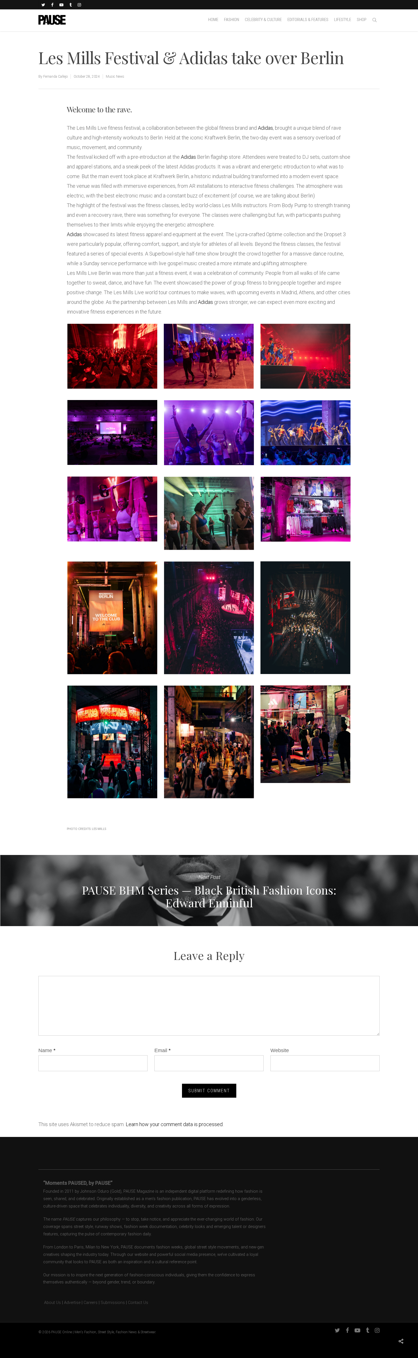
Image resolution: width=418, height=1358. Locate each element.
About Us (49, 1302)
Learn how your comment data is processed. (175, 1124)
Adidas (265, 128)
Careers (91, 1302)
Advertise (72, 1302)
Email (162, 1050)
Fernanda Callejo (55, 77)
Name (46, 1050)
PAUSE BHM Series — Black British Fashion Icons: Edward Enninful (209, 890)
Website (279, 1050)
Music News (115, 77)
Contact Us (138, 1302)
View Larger (112, 351)
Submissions (113, 1302)
